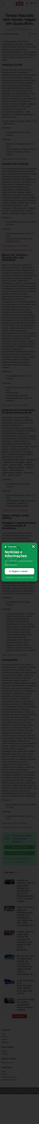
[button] (33, 547)
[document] (19, 562)
